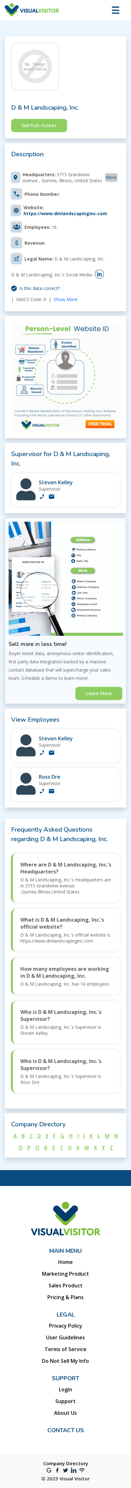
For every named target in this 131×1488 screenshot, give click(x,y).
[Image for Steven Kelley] (26, 498)
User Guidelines (65, 1337)
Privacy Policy (65, 1325)
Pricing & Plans (65, 1297)
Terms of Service (65, 1349)
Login (65, 1389)
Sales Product (66, 1285)
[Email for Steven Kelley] (51, 497)
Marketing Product (65, 1273)
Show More (66, 299)
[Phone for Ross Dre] (42, 792)
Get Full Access (39, 125)
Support (65, 1401)
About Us (65, 1412)
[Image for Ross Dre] (26, 793)
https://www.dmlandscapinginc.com (65, 213)
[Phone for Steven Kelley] (42, 497)
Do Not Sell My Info (65, 1360)
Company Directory (65, 1463)
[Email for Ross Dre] (51, 792)
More (111, 177)
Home (65, 1262)
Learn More (99, 693)
